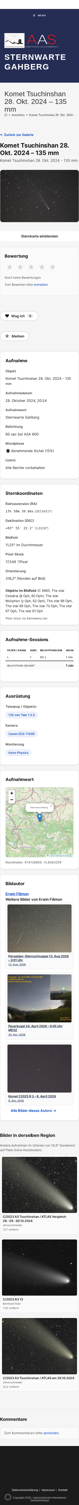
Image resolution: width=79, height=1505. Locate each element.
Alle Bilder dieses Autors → (33, 1110)
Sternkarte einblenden (39, 236)
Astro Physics (18, 752)
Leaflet (51, 856)
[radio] (9, 267)
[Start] (5, 115)
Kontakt (62, 1490)
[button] (39, 817)
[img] (39, 822)
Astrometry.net (37, 618)
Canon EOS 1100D (21, 734)
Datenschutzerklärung (25, 1490)
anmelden (41, 284)
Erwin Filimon (17, 894)
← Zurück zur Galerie (17, 135)
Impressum (48, 1490)
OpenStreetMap (65, 856)
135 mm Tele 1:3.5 (21, 715)
